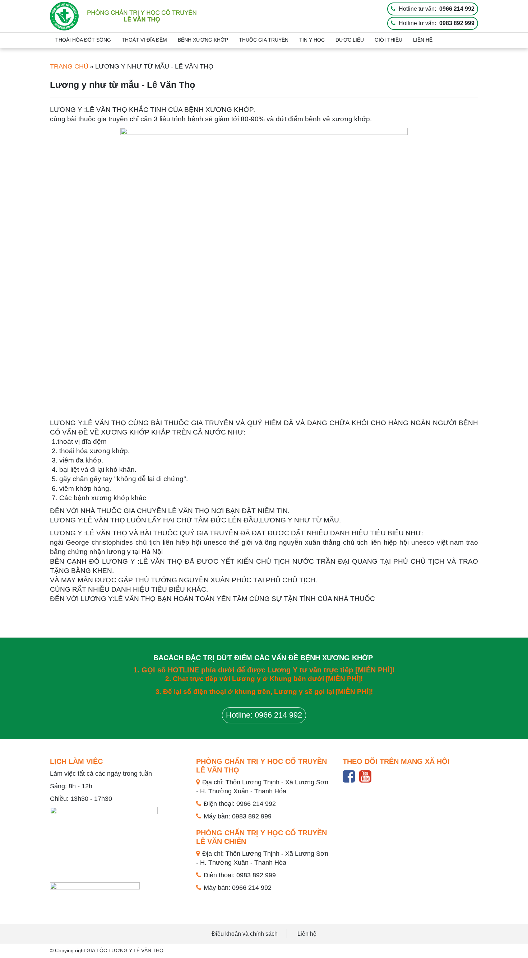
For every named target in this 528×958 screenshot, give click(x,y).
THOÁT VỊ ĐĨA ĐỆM (144, 40)
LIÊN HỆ (422, 40)
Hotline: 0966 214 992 (264, 714)
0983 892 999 (456, 23)
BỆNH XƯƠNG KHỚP (203, 40)
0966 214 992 (456, 9)
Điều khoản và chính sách (245, 934)
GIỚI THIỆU (388, 40)
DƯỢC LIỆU (349, 40)
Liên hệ (306, 934)
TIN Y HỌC (312, 40)
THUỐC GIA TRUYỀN (263, 40)
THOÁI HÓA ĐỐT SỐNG (83, 40)
